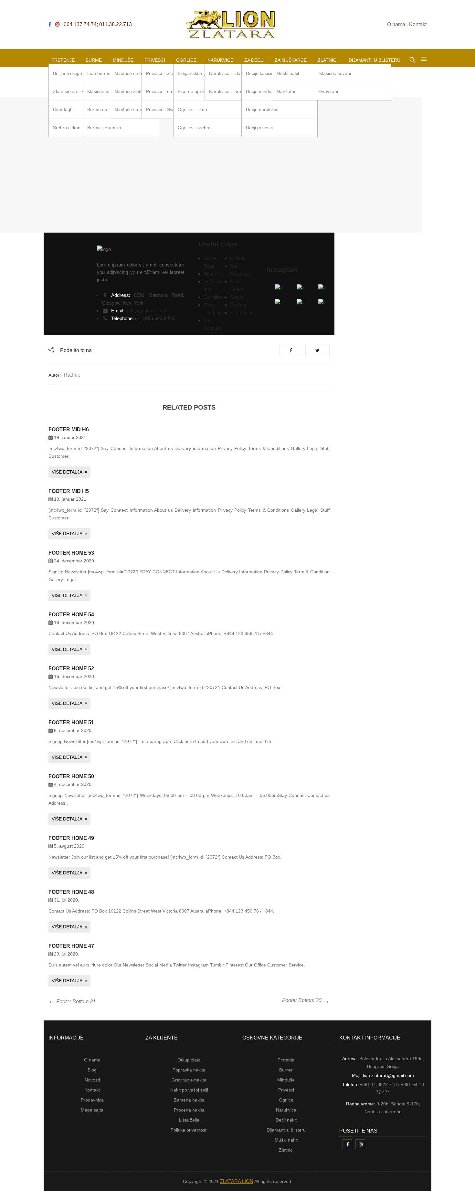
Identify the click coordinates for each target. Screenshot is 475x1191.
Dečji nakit (286, 1120)
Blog (92, 1069)
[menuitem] (63, 58)
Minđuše (286, 1079)
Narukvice (286, 1110)
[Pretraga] (412, 58)
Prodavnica (92, 1099)
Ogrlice (286, 1099)
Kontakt (92, 1089)
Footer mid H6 (68, 429)
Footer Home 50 (71, 776)
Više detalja (67, 472)
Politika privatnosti (189, 1130)
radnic (72, 375)
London (238, 258)
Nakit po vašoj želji (189, 1089)
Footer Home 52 (71, 668)
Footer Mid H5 (68, 491)
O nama (92, 1059)
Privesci (286, 1089)
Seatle (236, 297)
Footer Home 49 (71, 838)
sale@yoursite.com (146, 310)
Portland (239, 305)
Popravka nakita (189, 1069)
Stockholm (241, 312)
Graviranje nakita (189, 1079)
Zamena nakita (189, 1099)
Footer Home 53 (71, 553)
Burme (286, 1069)
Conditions (215, 297)
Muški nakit (286, 1140)
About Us (213, 274)
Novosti (92, 1079)
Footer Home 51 (71, 722)
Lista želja (189, 1120)
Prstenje (286, 1059)
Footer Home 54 (71, 614)
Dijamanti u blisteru (286, 1130)
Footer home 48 (71, 892)
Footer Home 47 (71, 946)
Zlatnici (286, 1150)
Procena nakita (189, 1110)
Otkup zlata (189, 1059)
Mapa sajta (92, 1110)
